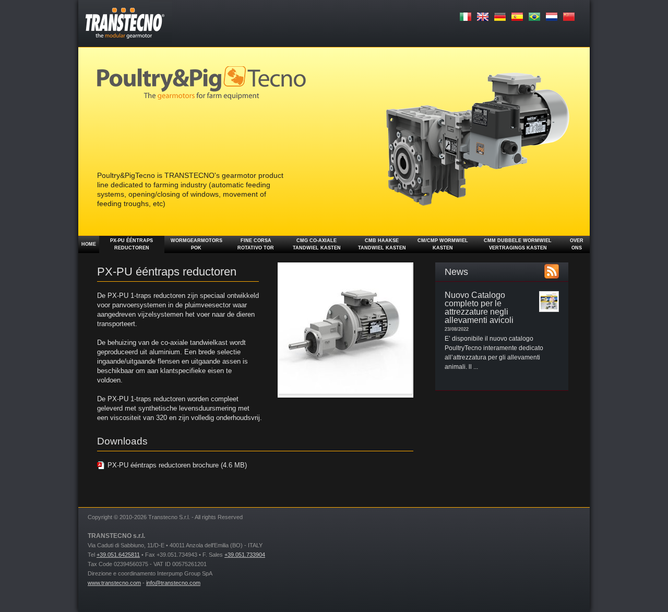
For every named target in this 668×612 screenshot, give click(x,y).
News (456, 272)
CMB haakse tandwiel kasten (382, 244)
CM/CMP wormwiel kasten (443, 244)
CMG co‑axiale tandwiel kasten (317, 244)
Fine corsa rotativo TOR (255, 244)
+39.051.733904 (244, 554)
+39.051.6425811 (118, 554)
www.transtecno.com (114, 583)
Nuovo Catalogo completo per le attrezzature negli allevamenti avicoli (479, 308)
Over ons (576, 244)
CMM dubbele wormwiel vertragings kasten (518, 244)
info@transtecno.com (173, 583)
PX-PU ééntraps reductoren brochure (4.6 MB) (177, 465)
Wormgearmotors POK (196, 244)
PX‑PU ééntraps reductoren (131, 244)
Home (88, 244)
